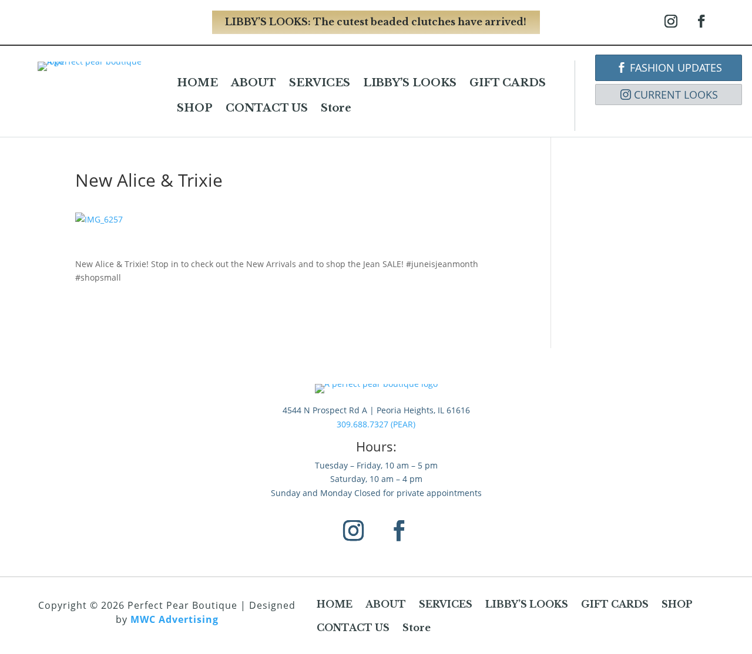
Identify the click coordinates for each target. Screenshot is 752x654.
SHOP (195, 108)
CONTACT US (267, 108)
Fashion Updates (676, 67)
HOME (197, 82)
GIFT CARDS (507, 82)
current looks (676, 94)
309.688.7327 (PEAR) (376, 424)
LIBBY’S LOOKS (409, 82)
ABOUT (253, 82)
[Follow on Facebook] (701, 21)
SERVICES (319, 82)
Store (336, 108)
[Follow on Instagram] (671, 21)
